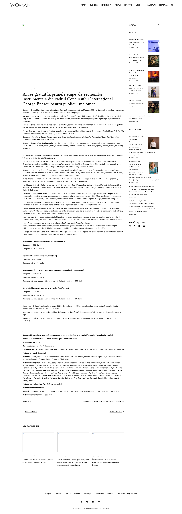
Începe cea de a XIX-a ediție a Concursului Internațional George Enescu (105, 462)
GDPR (68, 494)
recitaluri (120, 401)
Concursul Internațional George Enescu (99, 401)
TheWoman (87, 508)
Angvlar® (105, 508)
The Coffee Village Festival (127, 494)
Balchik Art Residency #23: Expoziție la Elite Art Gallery (136, 42)
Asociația (87, 494)
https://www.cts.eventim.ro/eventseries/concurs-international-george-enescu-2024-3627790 (58, 226)
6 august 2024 (28, 456)
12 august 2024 (28, 89)
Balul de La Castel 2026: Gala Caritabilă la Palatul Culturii (136, 88)
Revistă (110, 494)
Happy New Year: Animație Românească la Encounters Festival (136, 57)
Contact (77, 494)
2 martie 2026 (62, 456)
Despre (48, 494)
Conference (99, 494)
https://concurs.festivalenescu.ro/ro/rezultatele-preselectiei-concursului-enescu (92, 219)
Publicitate (58, 494)
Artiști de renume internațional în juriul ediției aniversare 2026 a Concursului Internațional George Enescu (73, 462)
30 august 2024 (98, 456)
